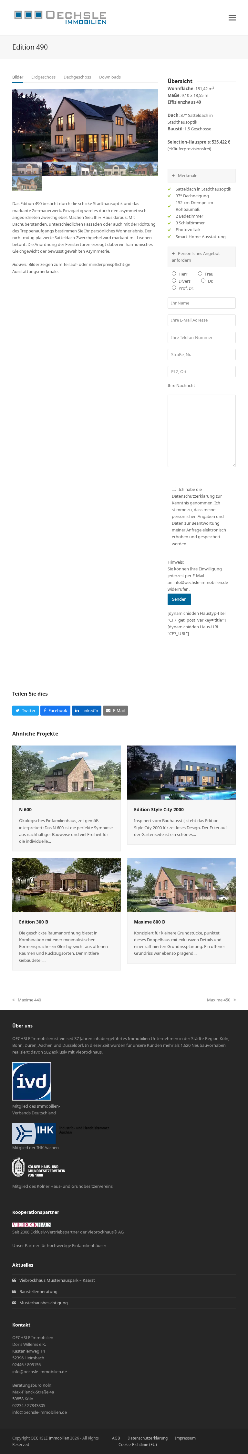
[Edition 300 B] (66, 884)
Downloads (110, 77)
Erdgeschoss (43, 77)
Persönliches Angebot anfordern (196, 256)
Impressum (185, 1438)
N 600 (25, 809)
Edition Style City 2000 (159, 809)
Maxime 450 (218, 1000)
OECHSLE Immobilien (50, 1438)
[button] (232, 18)
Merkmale (187, 175)
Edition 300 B (33, 922)
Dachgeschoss (77, 77)
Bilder (17, 77)
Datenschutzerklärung (148, 1438)
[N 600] (66, 772)
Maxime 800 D (149, 922)
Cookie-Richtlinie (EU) (138, 1444)
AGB (116, 1438)
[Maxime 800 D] (181, 884)
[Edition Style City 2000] (181, 772)
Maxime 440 (26, 1000)
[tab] (17, 77)
